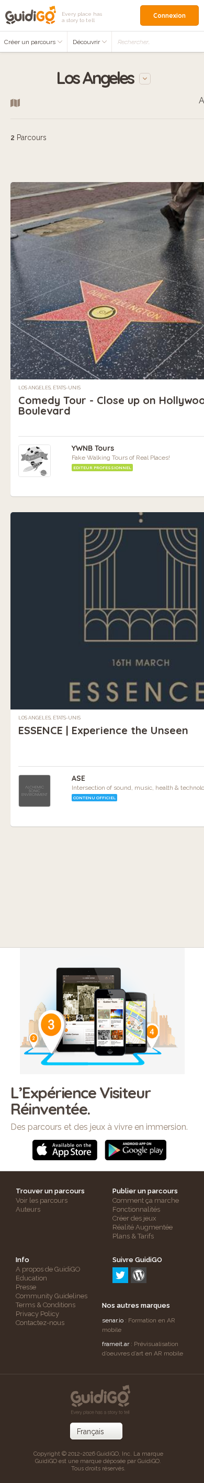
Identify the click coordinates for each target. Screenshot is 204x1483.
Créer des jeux (134, 1218)
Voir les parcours (41, 1200)
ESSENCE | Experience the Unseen (103, 730)
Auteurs (28, 1209)
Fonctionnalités (136, 1209)
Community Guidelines (51, 1296)
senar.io (112, 1320)
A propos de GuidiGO (48, 1269)
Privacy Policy (37, 1314)
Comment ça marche (145, 1200)
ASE (78, 778)
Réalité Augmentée (142, 1227)
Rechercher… (134, 42)
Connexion (169, 15)
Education (31, 1278)
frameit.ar (115, 1344)
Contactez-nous (40, 1323)
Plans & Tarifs (133, 1236)
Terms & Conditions (45, 1305)
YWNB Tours (93, 448)
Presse (26, 1287)
